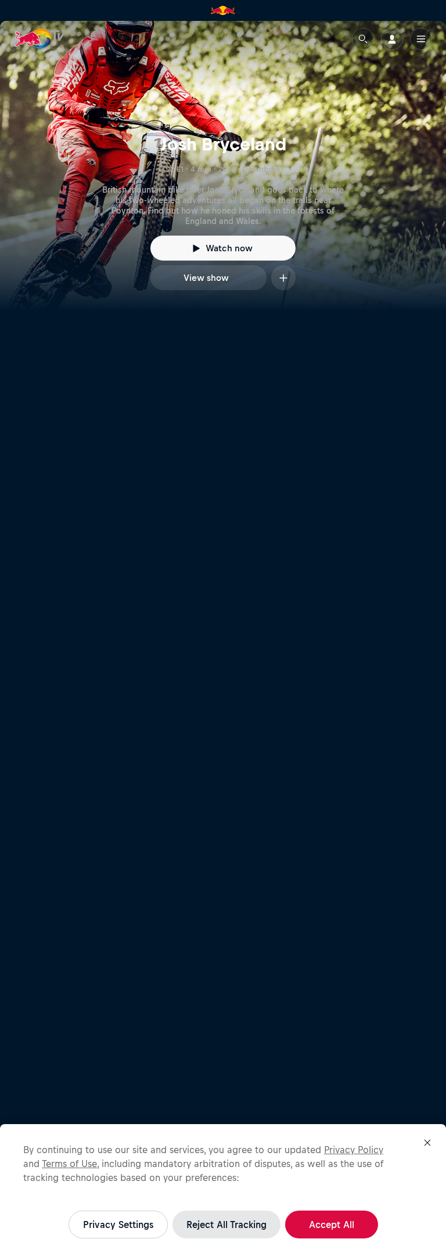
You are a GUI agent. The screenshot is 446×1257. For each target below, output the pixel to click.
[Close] (427, 1142)
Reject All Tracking (226, 1224)
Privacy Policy (353, 1149)
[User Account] (392, 39)
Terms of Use (69, 1163)
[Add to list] (283, 277)
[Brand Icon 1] (223, 10)
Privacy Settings (118, 1224)
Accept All (331, 1224)
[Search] (363, 39)
